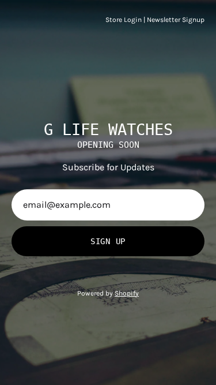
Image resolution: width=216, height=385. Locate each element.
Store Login (123, 20)
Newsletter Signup (175, 20)
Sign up (108, 241)
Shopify (127, 293)
